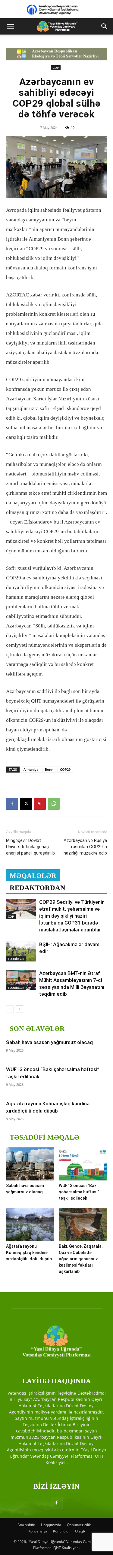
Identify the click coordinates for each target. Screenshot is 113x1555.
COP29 (65, 769)
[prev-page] (10, 1009)
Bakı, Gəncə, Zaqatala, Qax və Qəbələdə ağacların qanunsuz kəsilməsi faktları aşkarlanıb (80, 1259)
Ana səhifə (26, 1524)
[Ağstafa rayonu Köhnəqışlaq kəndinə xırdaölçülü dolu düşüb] (30, 1224)
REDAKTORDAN (37, 887)
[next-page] (19, 1009)
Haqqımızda (51, 1524)
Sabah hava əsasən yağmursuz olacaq (49, 1042)
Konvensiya (37, 1531)
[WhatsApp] (54, 804)
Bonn (49, 769)
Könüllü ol (61, 1531)
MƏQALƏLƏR (33, 875)
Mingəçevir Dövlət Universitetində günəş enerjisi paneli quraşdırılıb (30, 847)
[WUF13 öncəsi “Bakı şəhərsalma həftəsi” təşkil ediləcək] (83, 1163)
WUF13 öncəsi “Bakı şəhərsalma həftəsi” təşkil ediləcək (79, 1192)
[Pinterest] (40, 804)
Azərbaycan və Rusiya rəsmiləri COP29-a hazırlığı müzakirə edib (85, 847)
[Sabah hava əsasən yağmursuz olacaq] (30, 1163)
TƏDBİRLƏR (16, 959)
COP (56, 67)
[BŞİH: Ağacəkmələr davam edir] (21, 951)
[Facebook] (12, 804)
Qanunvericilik (79, 1524)
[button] (10, 26)
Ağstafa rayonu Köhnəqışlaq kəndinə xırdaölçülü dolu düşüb (29, 1252)
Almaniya (31, 769)
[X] (26, 804)
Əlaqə (80, 1531)
